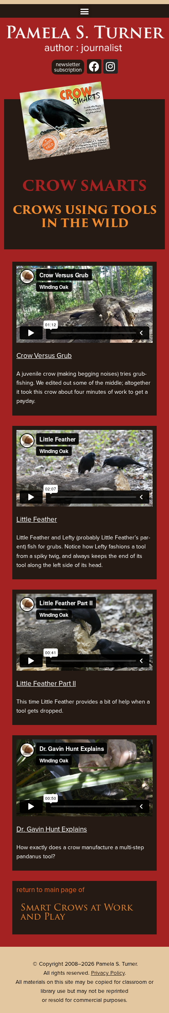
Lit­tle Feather (36, 519)
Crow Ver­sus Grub (44, 355)
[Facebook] (94, 66)
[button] (84, 11)
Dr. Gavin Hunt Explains (51, 829)
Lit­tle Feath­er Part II (46, 683)
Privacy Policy (108, 972)
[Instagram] (110, 66)
